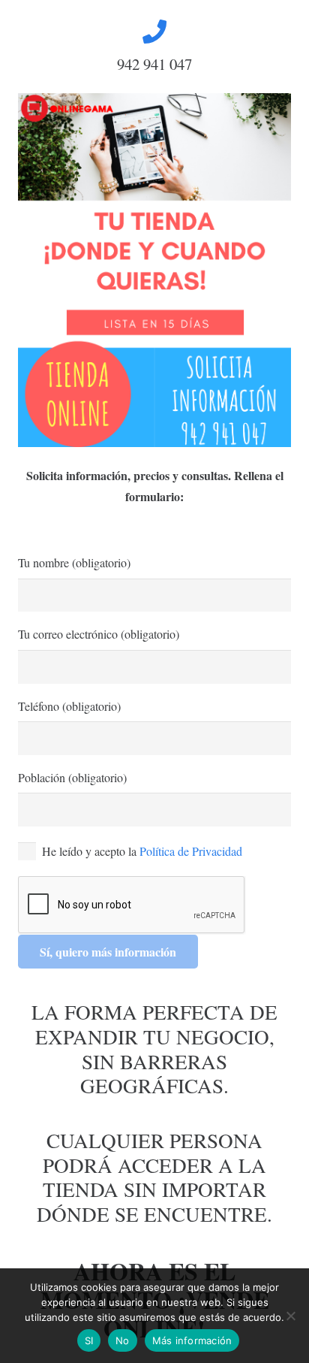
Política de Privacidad (191, 851)
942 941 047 (154, 63)
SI (89, 1340)
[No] (290, 1315)
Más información (192, 1340)
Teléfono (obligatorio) (69, 706)
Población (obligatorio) (72, 777)
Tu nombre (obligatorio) (74, 562)
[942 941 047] (154, 32)
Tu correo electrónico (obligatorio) (98, 634)
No (123, 1340)
